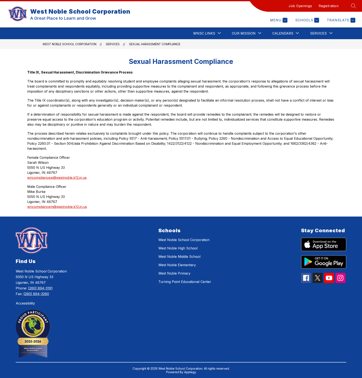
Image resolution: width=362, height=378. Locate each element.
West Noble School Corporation (69, 44)
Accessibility (25, 303)
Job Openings (300, 6)
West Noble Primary (174, 273)
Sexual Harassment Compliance (154, 44)
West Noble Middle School (179, 256)
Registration (329, 6)
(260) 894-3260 (36, 294)
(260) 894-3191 (40, 288)
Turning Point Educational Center (184, 282)
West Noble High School (178, 248)
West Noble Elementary (177, 265)
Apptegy (190, 372)
